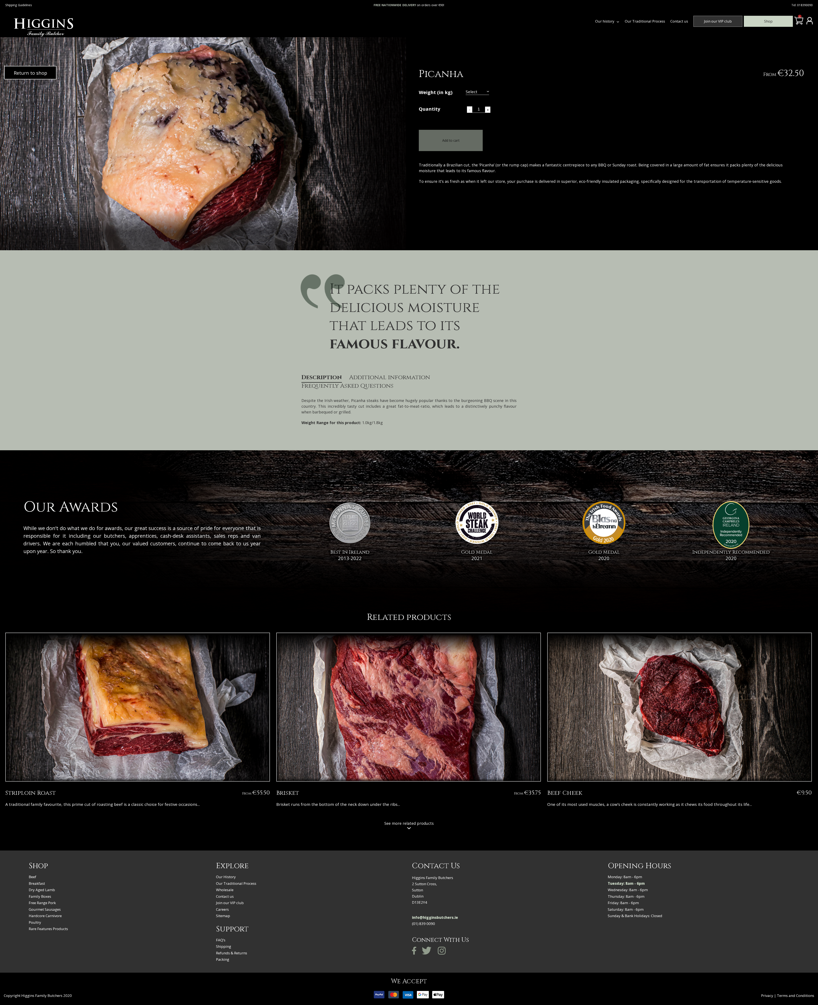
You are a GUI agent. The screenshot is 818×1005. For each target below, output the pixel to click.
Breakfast (37, 883)
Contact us (679, 21)
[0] (798, 22)
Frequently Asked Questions (347, 386)
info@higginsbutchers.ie (435, 917)
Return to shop (30, 73)
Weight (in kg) (435, 92)
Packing (222, 959)
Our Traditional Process (645, 21)
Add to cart (450, 140)
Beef (32, 876)
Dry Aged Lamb (42, 889)
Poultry (35, 922)
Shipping (223, 946)
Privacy (767, 995)
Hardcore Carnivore (45, 915)
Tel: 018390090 (802, 5)
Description (321, 377)
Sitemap (223, 915)
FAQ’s (220, 940)
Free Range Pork (42, 902)
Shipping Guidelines (18, 5)
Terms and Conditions (795, 995)
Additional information (389, 377)
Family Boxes (40, 896)
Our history (604, 21)
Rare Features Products (48, 928)
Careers (222, 909)
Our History (226, 876)
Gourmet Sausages (45, 909)
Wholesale (224, 889)
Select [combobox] (471, 92)
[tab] (321, 378)
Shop (768, 21)
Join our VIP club (718, 21)
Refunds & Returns (231, 953)
